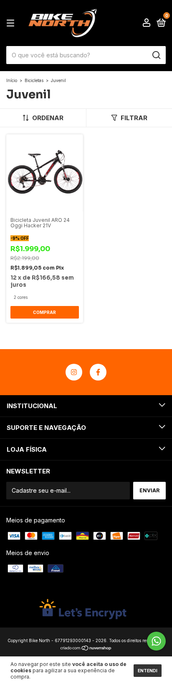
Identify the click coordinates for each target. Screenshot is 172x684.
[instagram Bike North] (74, 372)
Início (11, 80)
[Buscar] (156, 55)
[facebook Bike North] (98, 372)
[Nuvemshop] (86, 648)
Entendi (147, 670)
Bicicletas (34, 80)
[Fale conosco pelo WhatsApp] (156, 641)
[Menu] (12, 23)
